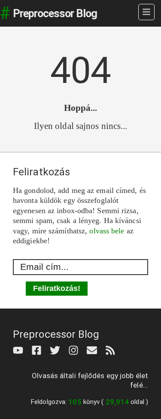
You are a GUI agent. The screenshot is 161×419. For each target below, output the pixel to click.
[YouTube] (20, 349)
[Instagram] (75, 349)
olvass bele (106, 230)
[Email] (94, 349)
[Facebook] (38, 349)
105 (74, 402)
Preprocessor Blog (55, 13)
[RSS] (112, 349)
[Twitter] (57, 349)
